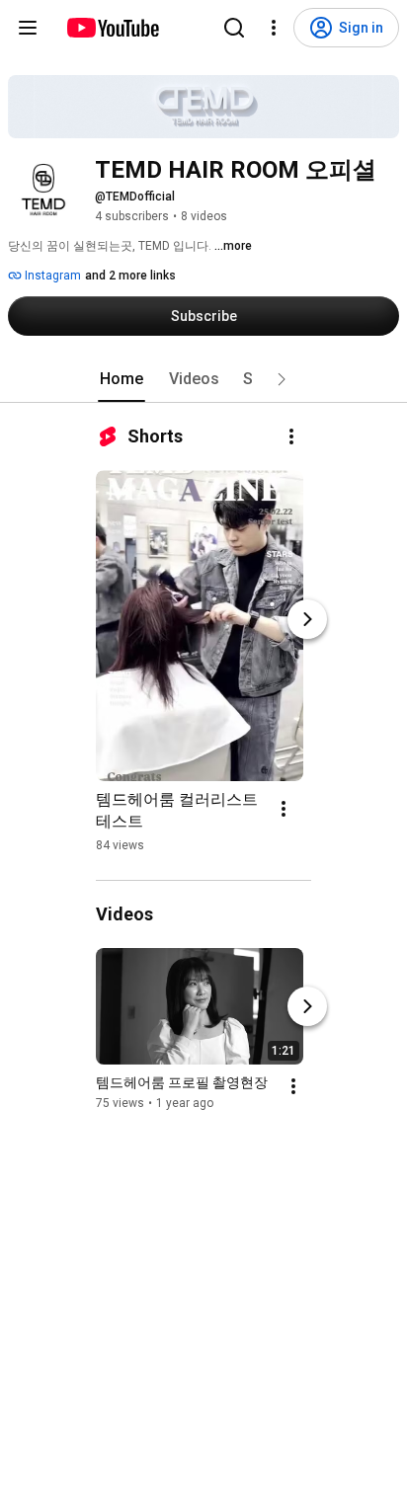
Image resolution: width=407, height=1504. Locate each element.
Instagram (51, 275)
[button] (281, 379)
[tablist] (203, 379)
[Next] (307, 619)
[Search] (234, 28)
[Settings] (273, 28)
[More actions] (291, 436)
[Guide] (28, 28)
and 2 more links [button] (130, 275)
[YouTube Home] (112, 27)
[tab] (121, 379)
